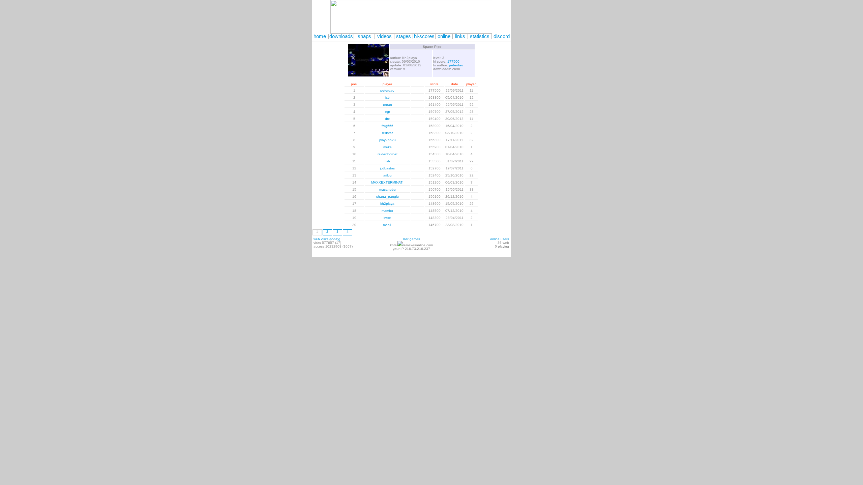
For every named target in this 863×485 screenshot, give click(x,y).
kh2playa (387, 203)
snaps (364, 36)
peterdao (456, 65)
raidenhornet (387, 154)
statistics (479, 36)
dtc (387, 119)
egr (387, 112)
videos (384, 36)
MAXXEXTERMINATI (387, 182)
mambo (387, 211)
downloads (341, 36)
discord (502, 36)
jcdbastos (387, 168)
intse (387, 218)
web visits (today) (327, 239)
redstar (387, 133)
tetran (387, 104)
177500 (453, 61)
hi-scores (424, 36)
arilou (387, 175)
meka (387, 147)
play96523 (387, 140)
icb (387, 97)
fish (387, 161)
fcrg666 (387, 126)
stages (403, 36)
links (460, 36)
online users (499, 239)
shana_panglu (387, 196)
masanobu (387, 189)
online (444, 36)
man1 (387, 225)
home (320, 36)
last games (411, 239)
